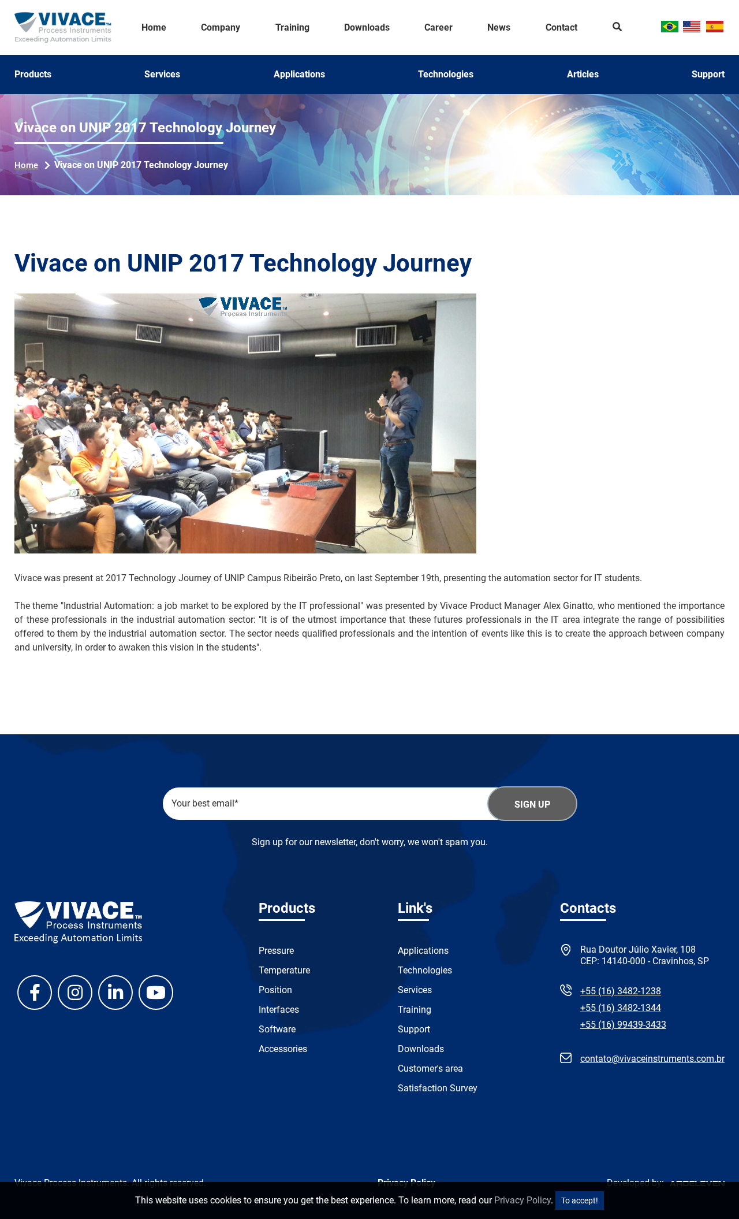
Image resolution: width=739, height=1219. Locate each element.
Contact (561, 28)
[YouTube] (156, 992)
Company (220, 28)
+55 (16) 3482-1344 (620, 1007)
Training (292, 28)
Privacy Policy (522, 1200)
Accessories (283, 1048)
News (498, 28)
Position (275, 989)
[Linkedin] (115, 992)
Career (438, 28)
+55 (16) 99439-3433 (623, 1024)
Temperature (284, 970)
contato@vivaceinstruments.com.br (652, 1058)
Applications (299, 74)
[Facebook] (34, 992)
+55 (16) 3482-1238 (620, 991)
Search (617, 28)
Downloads (367, 28)
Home (153, 28)
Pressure (276, 950)
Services (162, 74)
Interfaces (279, 1009)
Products (32, 74)
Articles (583, 74)
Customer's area (430, 1068)
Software (277, 1029)
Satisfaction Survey (437, 1088)
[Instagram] (75, 992)
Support (708, 74)
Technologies (445, 74)
